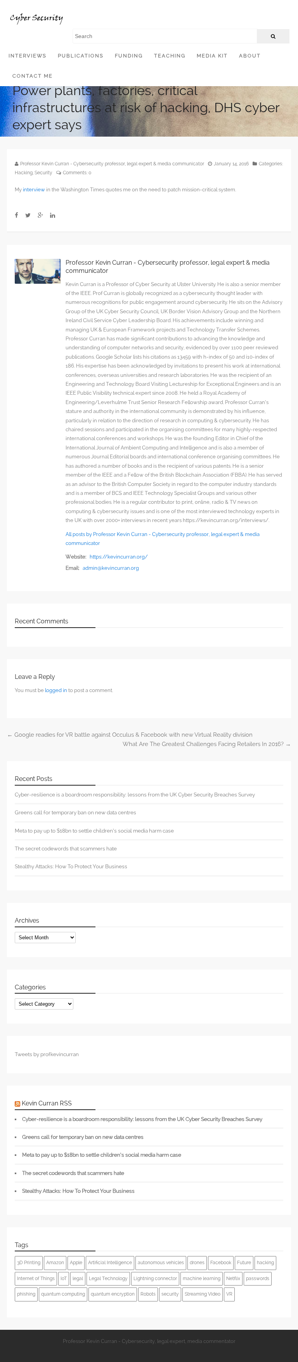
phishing (26, 1294)
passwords (257, 1278)
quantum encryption (113, 1294)
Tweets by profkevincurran (47, 1054)
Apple (76, 1262)
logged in (56, 690)
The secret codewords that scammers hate (66, 848)
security (170, 1294)
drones (197, 1262)
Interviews (28, 56)
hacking (265, 1262)
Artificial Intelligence (110, 1262)
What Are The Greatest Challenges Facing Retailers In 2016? (207, 744)
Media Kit (212, 56)
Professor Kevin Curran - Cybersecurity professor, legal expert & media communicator (112, 164)
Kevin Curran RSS (47, 1103)
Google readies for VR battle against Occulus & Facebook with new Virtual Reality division (130, 734)
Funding (129, 56)
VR (229, 1294)
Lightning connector (155, 1278)
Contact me (32, 76)
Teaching (169, 56)
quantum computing (63, 1294)
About (250, 56)
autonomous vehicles (161, 1262)
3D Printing (28, 1262)
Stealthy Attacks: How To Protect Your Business (71, 866)
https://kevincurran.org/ (119, 557)
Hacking (24, 172)
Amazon (55, 1262)
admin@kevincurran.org (111, 568)
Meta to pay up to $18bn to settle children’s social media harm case (94, 831)
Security (43, 172)
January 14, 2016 (231, 164)
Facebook (220, 1262)
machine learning (201, 1278)
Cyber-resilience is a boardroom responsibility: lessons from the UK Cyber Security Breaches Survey (135, 794)
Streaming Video (202, 1294)
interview (34, 190)
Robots (148, 1294)
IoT (64, 1278)
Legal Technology (108, 1278)
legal (78, 1278)
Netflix (233, 1278)
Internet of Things (36, 1278)
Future (244, 1262)
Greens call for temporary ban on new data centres (75, 812)
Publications (81, 56)
